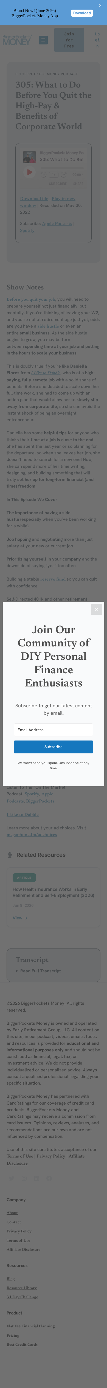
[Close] (96, 609)
